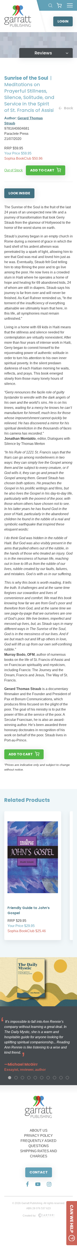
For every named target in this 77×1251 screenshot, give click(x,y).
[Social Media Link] (27, 1185)
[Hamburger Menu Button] (70, 5)
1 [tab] (9, 1078)
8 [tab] (54, 1078)
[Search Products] (50, 5)
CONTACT (39, 1172)
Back (68, 108)
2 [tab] (16, 1078)
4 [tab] (29, 1078)
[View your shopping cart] (59, 5)
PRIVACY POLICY (38, 1135)
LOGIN (63, 21)
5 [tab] (35, 1078)
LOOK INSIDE (19, 193)
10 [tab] (67, 1078)
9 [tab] (61, 1078)
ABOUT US (38, 1130)
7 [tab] (48, 1078)
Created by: (29, 1215)
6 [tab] (42, 1078)
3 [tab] (22, 1078)
